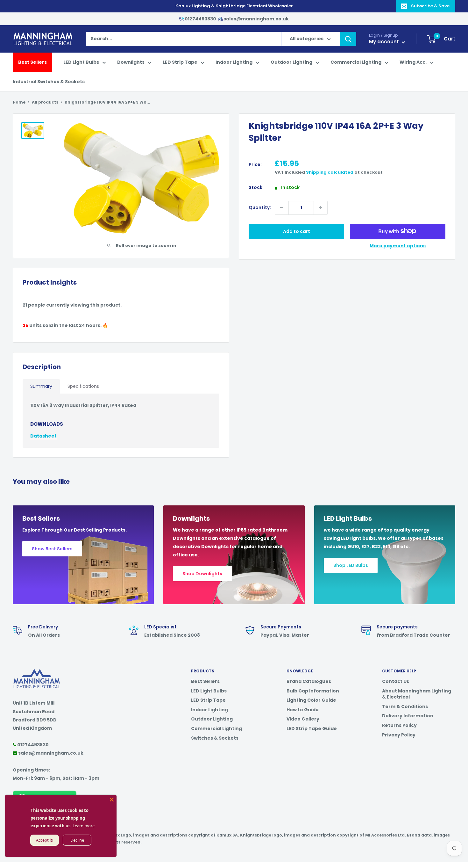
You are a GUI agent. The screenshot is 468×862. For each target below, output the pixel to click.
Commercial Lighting (355, 62)
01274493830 (200, 19)
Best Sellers (32, 62)
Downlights (131, 62)
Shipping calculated (329, 172)
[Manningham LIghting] (36, 672)
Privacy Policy (398, 735)
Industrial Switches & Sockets (49, 81)
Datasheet (43, 436)
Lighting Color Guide (311, 700)
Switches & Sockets (214, 738)
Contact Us (395, 681)
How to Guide (303, 709)
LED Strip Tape (180, 62)
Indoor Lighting (234, 62)
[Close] (112, 799)
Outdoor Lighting (291, 62)
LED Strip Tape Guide (312, 728)
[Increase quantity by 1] (320, 207)
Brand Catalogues (309, 681)
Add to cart (296, 231)
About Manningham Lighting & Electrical (416, 694)
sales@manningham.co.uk (256, 19)
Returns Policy (399, 725)
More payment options (398, 245)
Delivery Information (407, 716)
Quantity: (260, 207)
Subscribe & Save (430, 6)
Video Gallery (303, 719)
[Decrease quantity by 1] (281, 207)
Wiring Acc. (413, 62)
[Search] (348, 39)
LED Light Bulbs (81, 62)
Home (19, 102)
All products (45, 102)
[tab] (41, 386)
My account (384, 42)
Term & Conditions (405, 706)
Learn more (84, 826)
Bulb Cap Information (313, 691)
